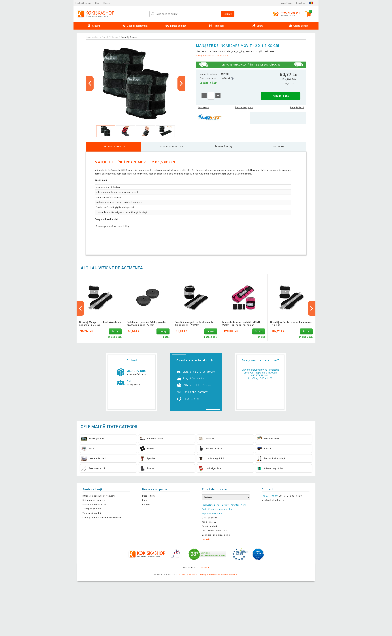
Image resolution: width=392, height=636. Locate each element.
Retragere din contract (94, 500)
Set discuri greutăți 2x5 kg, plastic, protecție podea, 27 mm (147, 323)
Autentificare (286, 3)
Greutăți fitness (129, 37)
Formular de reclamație (94, 504)
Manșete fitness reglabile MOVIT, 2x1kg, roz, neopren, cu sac (241, 323)
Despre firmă (149, 496)
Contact (106, 3)
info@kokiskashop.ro (273, 500)
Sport (105, 37)
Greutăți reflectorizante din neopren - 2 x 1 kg (291, 323)
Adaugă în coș (281, 95)
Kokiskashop (92, 37)
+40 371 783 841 (260, 375)
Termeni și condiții (92, 513)
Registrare (300, 3)
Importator (203, 107)
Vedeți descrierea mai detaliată (212, 55)
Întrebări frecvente (83, 3)
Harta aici (206, 539)
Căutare (228, 14)
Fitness (114, 37)
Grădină (205, 567)
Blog (97, 3)
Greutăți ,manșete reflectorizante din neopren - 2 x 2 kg (194, 323)
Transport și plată (244, 107)
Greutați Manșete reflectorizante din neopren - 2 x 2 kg (100, 323)
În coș (115, 331)
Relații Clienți (297, 107)
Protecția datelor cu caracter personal (102, 517)
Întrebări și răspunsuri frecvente (99, 496)
